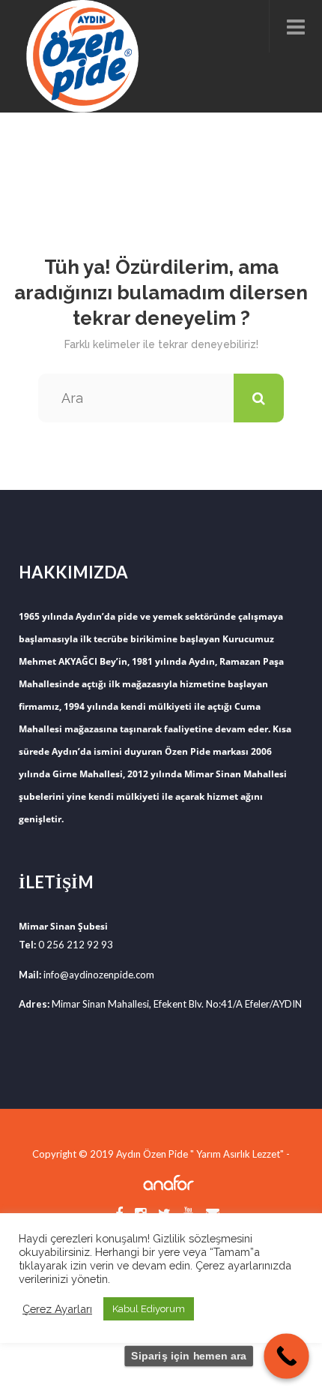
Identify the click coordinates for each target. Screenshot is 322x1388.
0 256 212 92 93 (75, 945)
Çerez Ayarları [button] (57, 1308)
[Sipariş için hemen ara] (286, 1356)
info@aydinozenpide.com (98, 975)
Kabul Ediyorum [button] (148, 1308)
